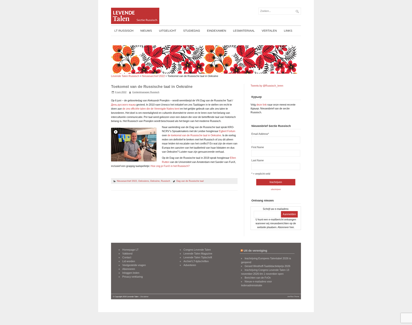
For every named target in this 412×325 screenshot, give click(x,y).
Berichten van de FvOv (258, 277)
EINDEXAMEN (216, 30)
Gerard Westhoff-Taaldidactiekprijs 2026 (267, 266)
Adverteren (189, 265)
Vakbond (127, 253)
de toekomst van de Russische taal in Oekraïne (194, 135)
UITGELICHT (167, 30)
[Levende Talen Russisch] (135, 23)
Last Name (257, 160)
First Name (257, 147)
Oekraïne (155, 181)
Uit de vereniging (255, 250)
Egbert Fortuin (227, 131)
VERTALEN (269, 30)
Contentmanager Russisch (145, 92)
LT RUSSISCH (123, 30)
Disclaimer (144, 297)
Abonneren (128, 269)
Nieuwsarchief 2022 (127, 181)
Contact (126, 257)
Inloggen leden (130, 273)
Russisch (165, 181)
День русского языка (123, 104)
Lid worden (128, 261)
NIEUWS (146, 30)
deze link (261, 104)
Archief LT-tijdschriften (196, 261)
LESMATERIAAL (244, 30)
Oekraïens (143, 181)
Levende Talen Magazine (197, 253)
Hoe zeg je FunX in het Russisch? (170, 166)
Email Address (260, 134)
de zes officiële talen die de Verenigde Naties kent (150, 108)
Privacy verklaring (132, 276)
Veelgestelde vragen (134, 265)
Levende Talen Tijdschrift (197, 257)
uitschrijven (276, 189)
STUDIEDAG (191, 30)
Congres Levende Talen (197, 249)
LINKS (288, 30)
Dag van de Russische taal (190, 181)
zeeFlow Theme (293, 296)
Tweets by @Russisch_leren (267, 85)
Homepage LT (130, 249)
